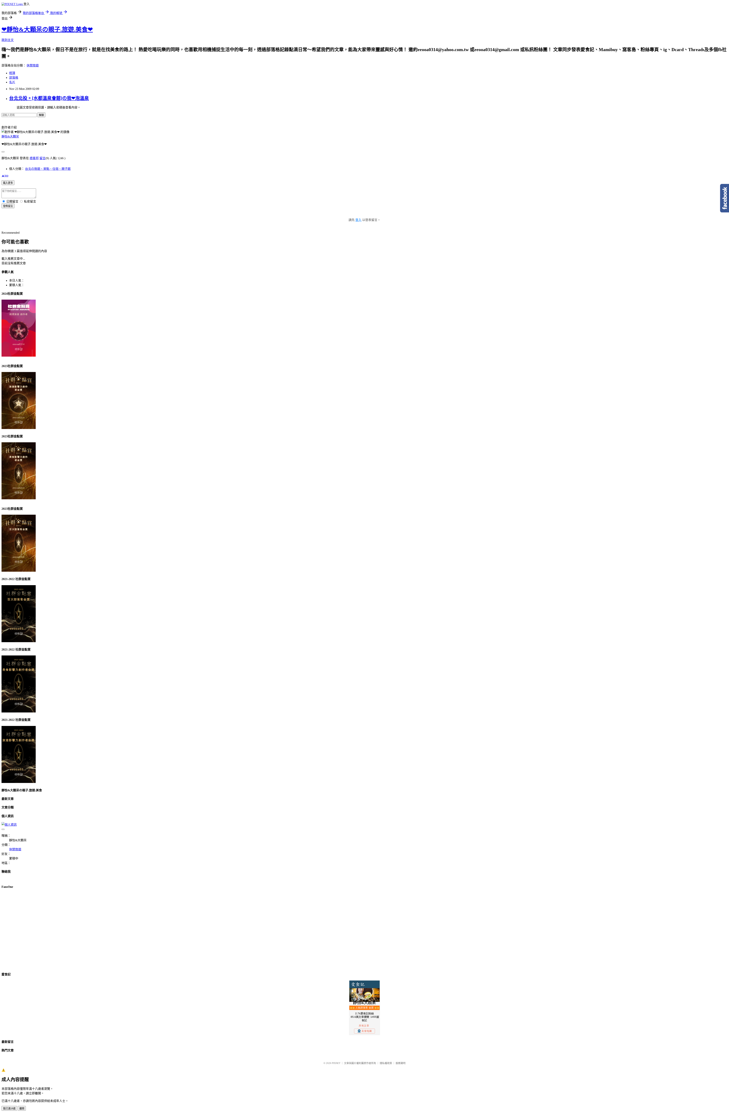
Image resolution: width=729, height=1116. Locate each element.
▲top (5, 175)
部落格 (13, 77)
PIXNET (336, 1063)
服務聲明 (401, 1063)
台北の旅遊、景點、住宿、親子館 (48, 168)
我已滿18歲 (9, 1108)
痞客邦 (34, 158)
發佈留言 (8, 206)
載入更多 (8, 182)
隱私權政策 (386, 1063)
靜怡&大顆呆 (10, 136)
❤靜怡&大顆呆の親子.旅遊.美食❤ (47, 29)
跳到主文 (8, 40)
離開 (21, 1108)
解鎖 (41, 115)
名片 (12, 82)
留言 (42, 158)
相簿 (12, 73)
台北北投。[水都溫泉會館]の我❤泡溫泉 (49, 98)
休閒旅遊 (33, 65)
